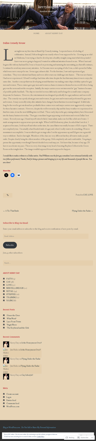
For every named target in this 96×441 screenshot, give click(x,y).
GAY (85, 195)
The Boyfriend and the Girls (18, 328)
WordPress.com (12, 406)
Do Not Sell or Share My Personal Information (38, 427)
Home (36, 33)
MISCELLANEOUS (14, 288)
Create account (12, 394)
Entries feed (11, 400)
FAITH (9, 279)
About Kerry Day (54, 33)
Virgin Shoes (12, 324)
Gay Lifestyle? (27, 375)
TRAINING (11, 297)
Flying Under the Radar (81, 211)
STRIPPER (11, 294)
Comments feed (12, 403)
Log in (8, 397)
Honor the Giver (13, 315)
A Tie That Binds (12, 211)
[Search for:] (48, 263)
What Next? (11, 318)
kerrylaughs (48, 6)
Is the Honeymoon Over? (32, 343)
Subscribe (10, 245)
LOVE (90, 195)
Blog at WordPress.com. (11, 427)
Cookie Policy (40, 437)
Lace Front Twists (14, 321)
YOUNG (10, 300)
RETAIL (9, 291)
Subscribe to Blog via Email (15, 223)
